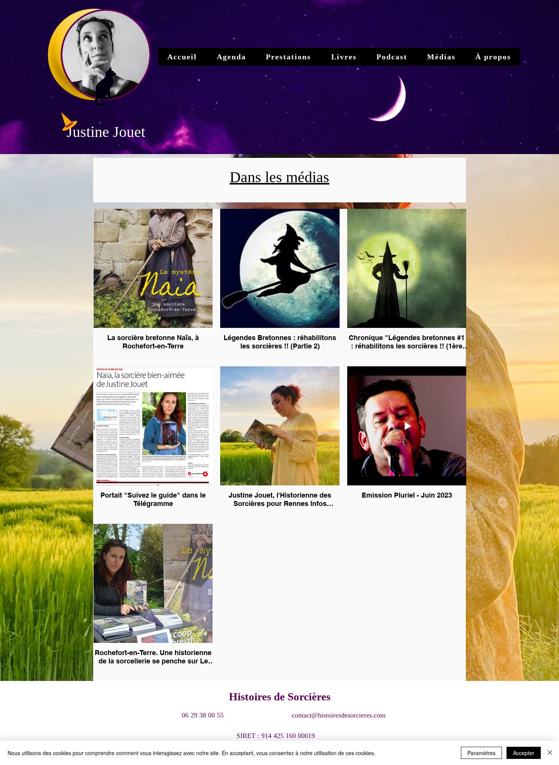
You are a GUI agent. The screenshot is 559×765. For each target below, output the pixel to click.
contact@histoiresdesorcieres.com (339, 715)
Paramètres (481, 753)
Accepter (523, 753)
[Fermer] (549, 753)
